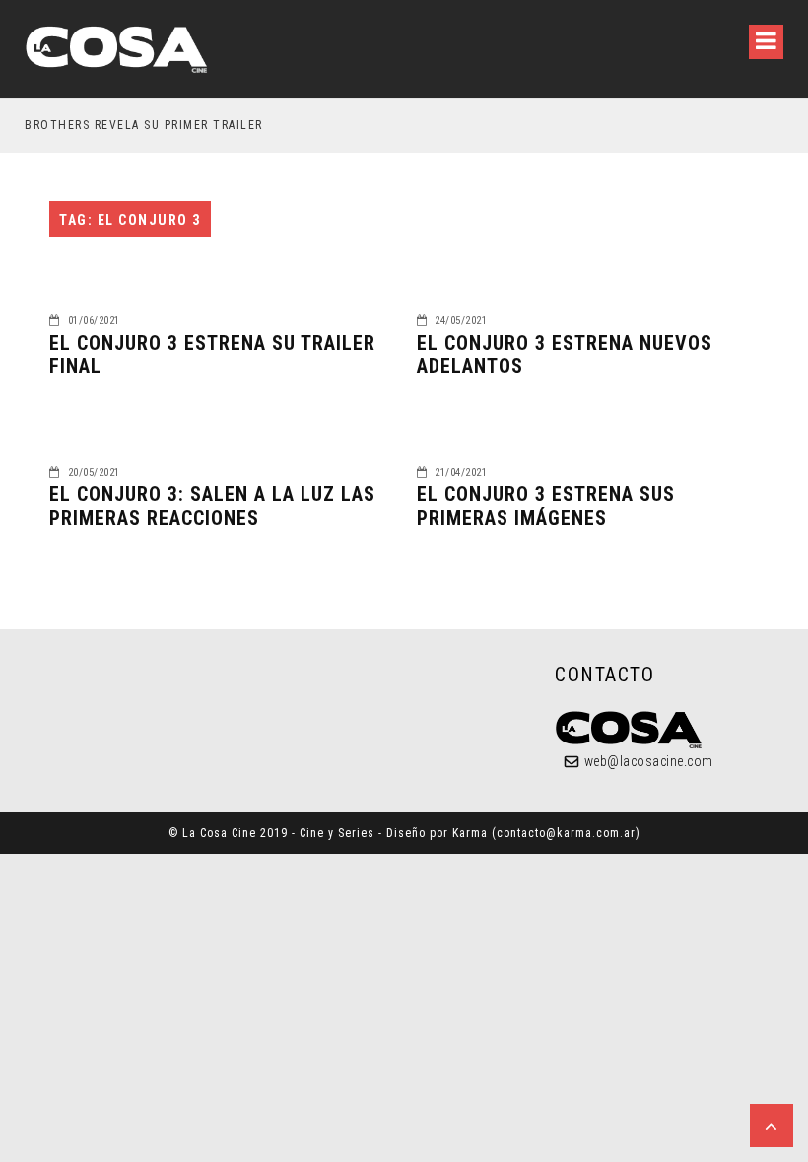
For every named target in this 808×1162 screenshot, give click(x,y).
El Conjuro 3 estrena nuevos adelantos (564, 354)
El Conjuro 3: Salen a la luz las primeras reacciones (212, 506)
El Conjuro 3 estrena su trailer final (212, 354)
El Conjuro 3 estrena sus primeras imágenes (546, 506)
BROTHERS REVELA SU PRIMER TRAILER (144, 125)
